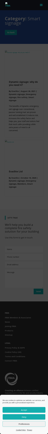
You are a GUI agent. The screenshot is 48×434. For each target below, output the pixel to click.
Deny (24, 417)
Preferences (24, 424)
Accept (24, 410)
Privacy (29, 430)
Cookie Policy (21, 430)
